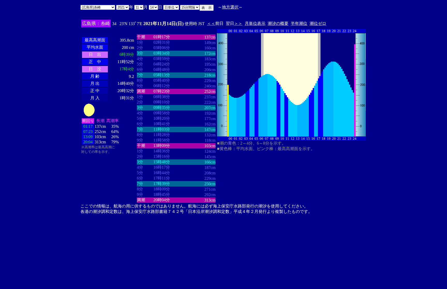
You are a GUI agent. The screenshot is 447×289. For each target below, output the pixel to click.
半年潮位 (299, 23)
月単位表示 (255, 23)
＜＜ (211, 23)
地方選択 (230, 7)
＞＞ (238, 23)
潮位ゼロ (318, 23)
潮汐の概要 (278, 23)
